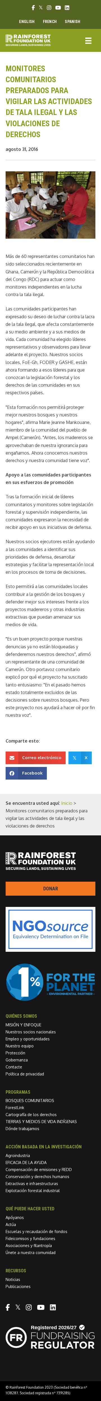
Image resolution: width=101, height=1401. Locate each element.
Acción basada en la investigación (44, 1146)
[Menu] (88, 40)
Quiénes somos (21, 1016)
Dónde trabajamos (22, 1128)
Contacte (14, 1066)
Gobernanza (17, 1059)
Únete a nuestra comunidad (31, 1252)
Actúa (11, 1224)
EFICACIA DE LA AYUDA (26, 1162)
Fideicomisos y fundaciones (30, 1238)
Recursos (16, 1270)
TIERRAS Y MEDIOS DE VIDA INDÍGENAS (41, 1121)
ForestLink (15, 1107)
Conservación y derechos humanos (37, 1176)
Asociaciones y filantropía (29, 1245)
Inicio (66, 803)
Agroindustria (18, 1155)
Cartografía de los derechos (31, 1114)
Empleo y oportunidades (28, 1038)
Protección (15, 1052)
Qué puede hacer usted (30, 1208)
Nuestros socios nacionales (31, 1031)
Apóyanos (15, 1217)
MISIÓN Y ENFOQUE (23, 1024)
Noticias (13, 1279)
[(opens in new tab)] (50, 1000)
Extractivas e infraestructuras (32, 1183)
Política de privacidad (25, 1074)
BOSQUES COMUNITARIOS (30, 1100)
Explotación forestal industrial (33, 1190)
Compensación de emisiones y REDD (39, 1169)
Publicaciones (18, 1286)
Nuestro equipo (20, 1045)
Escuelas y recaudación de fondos (36, 1231)
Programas (18, 1092)
